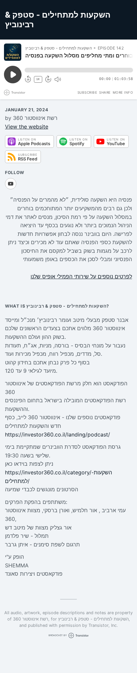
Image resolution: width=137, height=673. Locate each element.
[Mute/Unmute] (57, 79)
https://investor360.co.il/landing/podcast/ (57, 434)
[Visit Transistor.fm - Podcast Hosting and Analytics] (14, 92)
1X (38, 79)
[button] (79, 70)
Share (105, 92)
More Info (123, 92)
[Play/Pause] (12, 52)
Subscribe (87, 92)
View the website (26, 126)
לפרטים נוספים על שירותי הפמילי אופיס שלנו (81, 276)
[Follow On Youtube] (10, 183)
